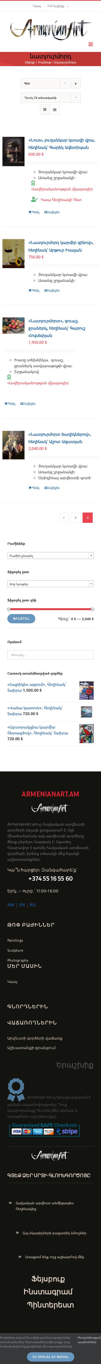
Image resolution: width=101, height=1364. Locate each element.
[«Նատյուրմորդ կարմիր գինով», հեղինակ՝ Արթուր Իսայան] (13, 253)
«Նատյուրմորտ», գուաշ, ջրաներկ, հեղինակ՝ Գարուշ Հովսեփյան (56, 328)
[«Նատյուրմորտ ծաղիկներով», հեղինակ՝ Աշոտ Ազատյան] (13, 445)
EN (22, 905)
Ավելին (54, 212)
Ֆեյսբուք (48, 1278)
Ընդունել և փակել (51, 1357)
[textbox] (50, 555)
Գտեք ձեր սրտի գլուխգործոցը (49, 1175)
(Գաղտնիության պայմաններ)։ (89, 1339)
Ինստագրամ (48, 1291)
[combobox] (50, 555)
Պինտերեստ (50, 1304)
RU (33, 905)
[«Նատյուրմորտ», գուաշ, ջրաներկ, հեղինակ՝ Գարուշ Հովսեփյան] (13, 325)
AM (10, 905)
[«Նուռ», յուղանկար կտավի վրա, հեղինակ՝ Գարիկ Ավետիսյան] (13, 151)
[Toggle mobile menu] (91, 44)
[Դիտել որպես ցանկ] (54, 109)
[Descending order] (76, 83)
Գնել (35, 212)
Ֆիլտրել (21, 618)
